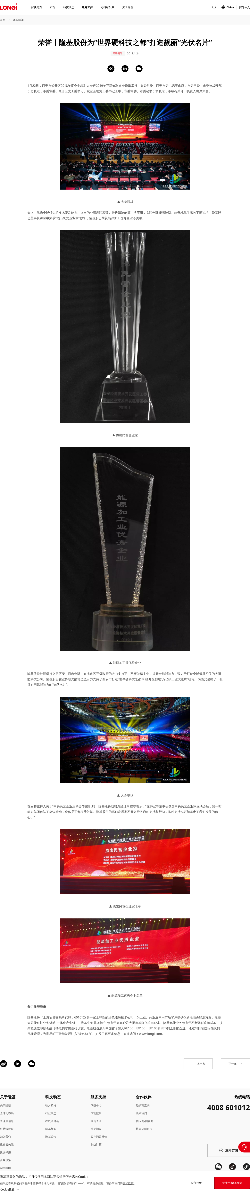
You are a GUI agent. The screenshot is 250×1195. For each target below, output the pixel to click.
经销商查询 (143, 1105)
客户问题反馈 (99, 1136)
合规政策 (5, 1160)
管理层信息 (7, 1121)
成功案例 (96, 1113)
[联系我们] (244, 1147)
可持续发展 (7, 1129)
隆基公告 (50, 1136)
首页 (2, 20)
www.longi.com (150, 1034)
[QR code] (218, 1166)
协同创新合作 (144, 1129)
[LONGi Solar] (8, 7)
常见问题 (96, 1129)
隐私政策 (128, 1183)
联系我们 (141, 1113)
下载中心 (96, 1105)
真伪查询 (96, 1121)
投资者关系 (7, 1144)
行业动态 (50, 1113)
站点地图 (5, 1168)
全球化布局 (7, 1113)
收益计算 (96, 1144)
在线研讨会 (52, 1121)
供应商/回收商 (144, 1121)
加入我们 (5, 1136)
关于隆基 (5, 1105)
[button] (214, 7)
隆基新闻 (18, 20)
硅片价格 (50, 1105)
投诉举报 (5, 1152)
